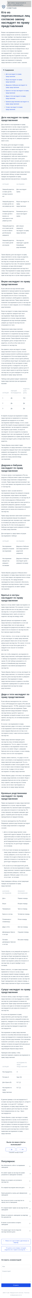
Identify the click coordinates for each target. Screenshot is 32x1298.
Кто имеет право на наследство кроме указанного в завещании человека (13, 1173)
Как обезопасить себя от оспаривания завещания (13, 1166)
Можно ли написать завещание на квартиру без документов (14, 1216)
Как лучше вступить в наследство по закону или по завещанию (12, 1201)
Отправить (16, 1285)
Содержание (9, 70)
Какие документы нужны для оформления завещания (14, 1194)
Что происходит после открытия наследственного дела (11, 1231)
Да (11, 1149)
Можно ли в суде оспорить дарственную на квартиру (17, 1241)
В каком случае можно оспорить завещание (11, 1223)
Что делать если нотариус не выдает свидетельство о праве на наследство (15, 1248)
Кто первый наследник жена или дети (12, 1187)
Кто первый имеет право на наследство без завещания (14, 1208)
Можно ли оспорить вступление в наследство (11, 1181)
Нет (23, 1149)
